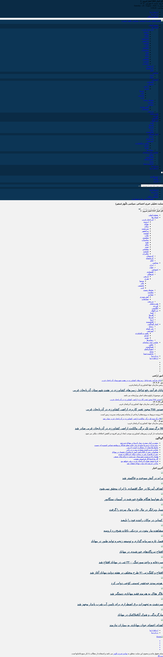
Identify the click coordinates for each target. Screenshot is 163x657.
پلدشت (146, 61)
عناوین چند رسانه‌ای (150, 152)
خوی (147, 57)
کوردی (155, 116)
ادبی (142, 98)
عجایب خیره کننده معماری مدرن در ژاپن (142, 450)
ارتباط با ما (154, 12)
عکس (151, 155)
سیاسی (155, 73)
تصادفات (145, 109)
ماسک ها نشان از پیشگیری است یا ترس (142, 448)
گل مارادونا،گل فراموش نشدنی (145, 459)
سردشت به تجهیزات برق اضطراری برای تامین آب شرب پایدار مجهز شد (120, 604)
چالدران (145, 64)
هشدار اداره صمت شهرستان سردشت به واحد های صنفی (135, 457)
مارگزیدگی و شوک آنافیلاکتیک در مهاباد (140, 614)
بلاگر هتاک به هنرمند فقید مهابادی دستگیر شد (136, 593)
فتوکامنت (149, 157)
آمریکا (151, 127)
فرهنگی (150, 84)
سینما (141, 91)
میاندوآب (145, 50)
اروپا (151, 130)
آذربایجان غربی (147, 30)
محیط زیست (148, 100)
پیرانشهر (145, 41)
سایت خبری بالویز (120, 654)
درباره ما (154, 14)
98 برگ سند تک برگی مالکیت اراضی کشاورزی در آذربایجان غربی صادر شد (119, 428)
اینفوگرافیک (148, 159)
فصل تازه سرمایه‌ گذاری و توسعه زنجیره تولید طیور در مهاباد (127, 541)
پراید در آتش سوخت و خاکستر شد (142, 478)
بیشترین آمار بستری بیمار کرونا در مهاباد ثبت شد (139, 443)
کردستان (149, 66)
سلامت (150, 102)
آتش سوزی (144, 107)
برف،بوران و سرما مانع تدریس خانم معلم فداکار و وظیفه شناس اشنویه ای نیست (126, 445)
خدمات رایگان (152, 17)
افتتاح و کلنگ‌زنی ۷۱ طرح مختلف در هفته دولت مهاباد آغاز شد (126, 572)
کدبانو (146, 146)
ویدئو (151, 161)
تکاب (147, 46)
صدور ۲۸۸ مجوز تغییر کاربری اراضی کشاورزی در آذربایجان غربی (124, 409)
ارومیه (146, 32)
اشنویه (146, 43)
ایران (151, 75)
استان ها (155, 27)
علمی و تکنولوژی (142, 143)
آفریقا (151, 125)
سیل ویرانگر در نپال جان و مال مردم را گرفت (136, 509)
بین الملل (154, 121)
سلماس (145, 59)
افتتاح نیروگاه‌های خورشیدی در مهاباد (141, 551)
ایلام (151, 71)
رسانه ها (150, 150)
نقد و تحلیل (154, 114)
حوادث (150, 105)
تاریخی (146, 86)
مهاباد (146, 34)
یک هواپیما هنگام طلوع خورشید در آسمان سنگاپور (133, 499)
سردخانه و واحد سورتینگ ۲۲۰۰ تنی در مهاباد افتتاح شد (131, 562)
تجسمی (141, 96)
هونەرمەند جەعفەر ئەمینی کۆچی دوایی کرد (137, 583)
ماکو (147, 55)
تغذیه (147, 148)
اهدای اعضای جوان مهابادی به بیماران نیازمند (136, 625)
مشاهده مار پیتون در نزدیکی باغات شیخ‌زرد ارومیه (133, 530)
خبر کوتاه (149, 139)
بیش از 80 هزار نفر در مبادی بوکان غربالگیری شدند (138, 454)
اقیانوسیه (149, 132)
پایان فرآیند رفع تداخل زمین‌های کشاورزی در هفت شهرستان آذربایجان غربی (118, 390)
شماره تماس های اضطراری (142, 199)
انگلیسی (155, 118)
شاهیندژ (145, 48)
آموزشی (150, 141)
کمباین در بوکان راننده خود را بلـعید (142, 520)
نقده (147, 52)
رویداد (151, 136)
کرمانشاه (149, 68)
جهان (151, 77)
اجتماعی (155, 80)
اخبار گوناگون (153, 134)
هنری (147, 89)
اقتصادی (150, 82)
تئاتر (142, 93)
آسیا (151, 123)
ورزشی (150, 111)
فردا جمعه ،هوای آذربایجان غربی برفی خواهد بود (139, 461)
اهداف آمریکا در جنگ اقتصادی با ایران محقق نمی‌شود (131, 488)
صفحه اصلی (153, 25)
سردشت (145, 39)
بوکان (146, 36)
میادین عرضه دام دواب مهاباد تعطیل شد (142, 463)
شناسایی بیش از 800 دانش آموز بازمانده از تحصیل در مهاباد (135, 452)
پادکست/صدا (148, 164)
